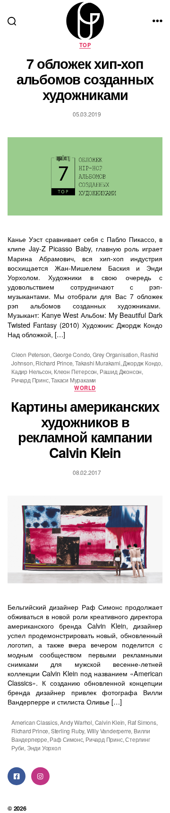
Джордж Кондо (142, 363)
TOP (85, 45)
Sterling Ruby (67, 731)
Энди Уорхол (44, 748)
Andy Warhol (76, 722)
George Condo (71, 354)
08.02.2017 (87, 472)
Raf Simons (142, 722)
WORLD (84, 387)
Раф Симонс (66, 739)
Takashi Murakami (97, 363)
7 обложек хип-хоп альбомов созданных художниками (85, 79)
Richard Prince (53, 363)
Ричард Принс (30, 380)
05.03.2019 (87, 114)
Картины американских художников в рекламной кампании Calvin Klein (85, 429)
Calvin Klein (110, 722)
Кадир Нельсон (31, 371)
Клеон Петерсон (75, 371)
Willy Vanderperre (109, 731)
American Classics (34, 722)
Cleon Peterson (30, 354)
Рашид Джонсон (121, 371)
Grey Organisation (115, 354)
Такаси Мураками (73, 380)
